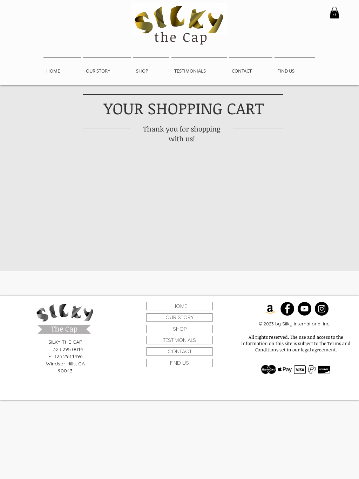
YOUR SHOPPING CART (184, 108)
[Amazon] (270, 309)
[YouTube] (304, 309)
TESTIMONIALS (179, 340)
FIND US (179, 362)
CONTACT (180, 351)
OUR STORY (179, 317)
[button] (334, 12)
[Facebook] (287, 309)
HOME (179, 306)
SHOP (180, 328)
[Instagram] (321, 309)
